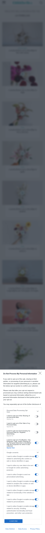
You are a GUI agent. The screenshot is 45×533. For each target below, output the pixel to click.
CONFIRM (14, 521)
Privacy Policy (35, 529)
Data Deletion (10, 529)
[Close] (41, 374)
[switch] (36, 416)
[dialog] (22, 451)
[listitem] (22, 411)
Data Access (22, 529)
